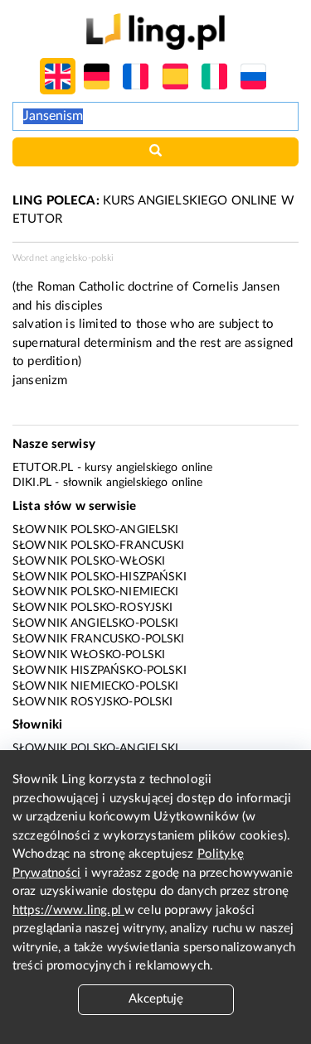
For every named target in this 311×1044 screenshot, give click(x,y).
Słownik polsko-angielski (95, 530)
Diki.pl (31, 482)
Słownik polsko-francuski (98, 545)
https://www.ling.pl (68, 910)
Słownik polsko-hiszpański (99, 577)
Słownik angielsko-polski (95, 623)
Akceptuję (156, 999)
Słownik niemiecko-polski (95, 686)
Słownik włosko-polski (88, 655)
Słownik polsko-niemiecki (95, 592)
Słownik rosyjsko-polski (92, 702)
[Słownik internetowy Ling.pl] (155, 31)
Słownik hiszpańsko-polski (99, 670)
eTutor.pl (42, 468)
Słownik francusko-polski (98, 639)
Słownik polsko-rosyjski (92, 607)
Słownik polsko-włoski (88, 561)
